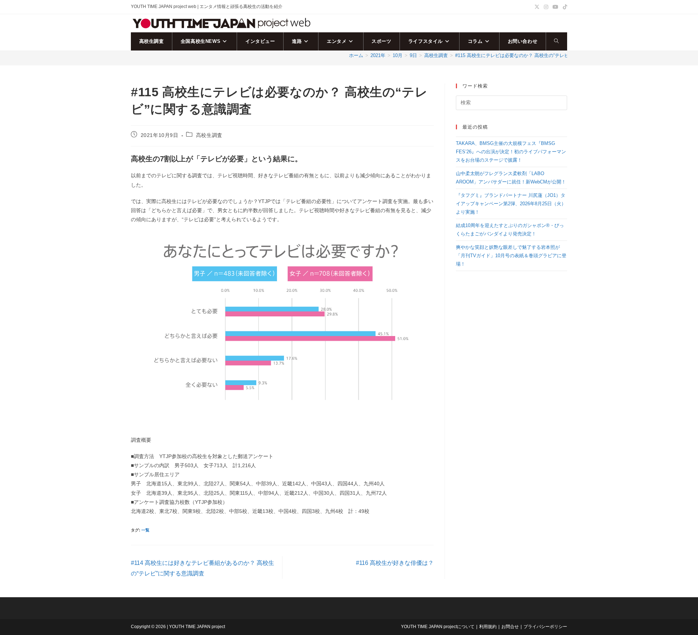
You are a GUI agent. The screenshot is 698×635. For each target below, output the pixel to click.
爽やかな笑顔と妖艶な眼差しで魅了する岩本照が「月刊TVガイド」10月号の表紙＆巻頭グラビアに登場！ (511, 255)
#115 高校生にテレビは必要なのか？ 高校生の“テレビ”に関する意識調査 (531, 55)
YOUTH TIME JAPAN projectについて (437, 626)
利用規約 (488, 626)
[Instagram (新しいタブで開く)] (546, 7)
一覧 (145, 530)
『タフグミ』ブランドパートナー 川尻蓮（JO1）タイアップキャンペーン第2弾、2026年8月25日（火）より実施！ (511, 204)
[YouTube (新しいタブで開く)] (555, 7)
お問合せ (510, 626)
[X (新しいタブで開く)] (537, 7)
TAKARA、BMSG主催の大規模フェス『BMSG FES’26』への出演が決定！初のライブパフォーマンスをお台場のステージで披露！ (511, 152)
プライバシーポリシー (545, 626)
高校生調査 (209, 135)
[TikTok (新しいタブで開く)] (564, 7)
